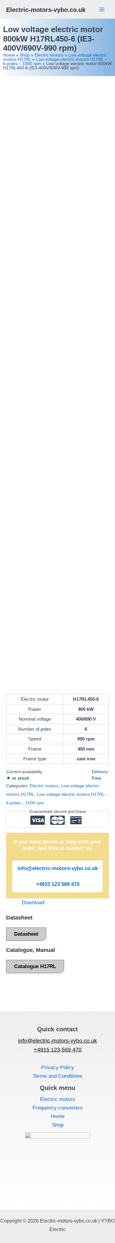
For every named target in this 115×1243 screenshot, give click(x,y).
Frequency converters (58, 1108)
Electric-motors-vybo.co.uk (46, 9)
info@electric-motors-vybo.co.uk (57, 868)
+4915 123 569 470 (57, 884)
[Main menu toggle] (102, 9)
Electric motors (49, 55)
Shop (25, 55)
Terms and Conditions (57, 1076)
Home (9, 55)
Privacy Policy (57, 1067)
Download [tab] (33, 902)
